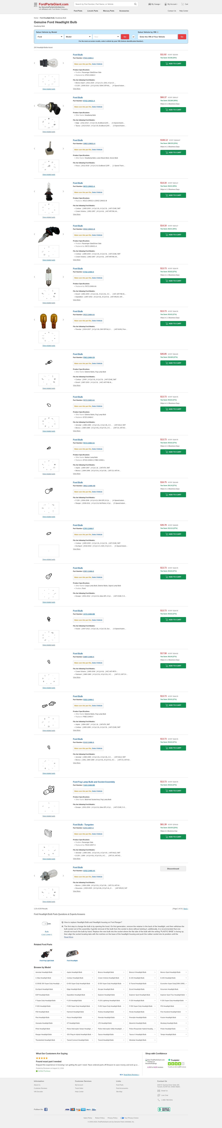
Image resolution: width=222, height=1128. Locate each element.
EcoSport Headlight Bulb (44, 989)
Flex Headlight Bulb (42, 1017)
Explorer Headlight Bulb (106, 995)
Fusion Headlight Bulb (168, 1017)
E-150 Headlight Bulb (136, 978)
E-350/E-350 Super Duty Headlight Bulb (49, 984)
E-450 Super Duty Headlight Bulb (78, 984)
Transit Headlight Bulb (106, 1040)
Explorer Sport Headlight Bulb (139, 995)
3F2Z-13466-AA (89, 315)
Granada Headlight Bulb (44, 1023)
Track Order (79, 1088)
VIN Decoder (38, 1092)
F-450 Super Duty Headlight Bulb (109, 1006)
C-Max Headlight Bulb (43, 978)
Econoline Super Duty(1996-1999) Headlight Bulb (174, 984)
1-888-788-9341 (167, 1100)
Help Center (183, 11)
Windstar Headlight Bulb (137, 1040)
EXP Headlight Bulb (42, 995)
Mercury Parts (108, 11)
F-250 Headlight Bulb (136, 1000)
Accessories (124, 11)
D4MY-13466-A (88, 657)
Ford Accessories (122, 1088)
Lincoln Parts (92, 11)
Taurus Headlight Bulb (106, 1034)
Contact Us (172, 11)
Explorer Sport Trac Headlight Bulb (172, 995)
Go (125, 37)
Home (36, 18)
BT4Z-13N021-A (89, 101)
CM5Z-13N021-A (89, 144)
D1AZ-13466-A (88, 742)
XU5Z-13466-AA (89, 871)
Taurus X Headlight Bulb (137, 1034)
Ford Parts (78, 11)
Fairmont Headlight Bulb (75, 1012)
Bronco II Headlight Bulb (137, 972)
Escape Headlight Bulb (106, 989)
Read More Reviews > (131, 1075)
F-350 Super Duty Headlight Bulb (78, 1006)
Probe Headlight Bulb (167, 1029)
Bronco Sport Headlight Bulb (170, 972)
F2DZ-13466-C (88, 700)
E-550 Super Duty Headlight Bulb (109, 984)
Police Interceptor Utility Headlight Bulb (111, 1029)
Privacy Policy (112, 1118)
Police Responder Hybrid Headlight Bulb (143, 1029)
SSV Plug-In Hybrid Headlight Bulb (79, 1034)
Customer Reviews (40, 1088)
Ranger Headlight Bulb (44, 1034)
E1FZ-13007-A (88, 828)
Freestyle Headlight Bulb (137, 1017)
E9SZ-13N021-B (89, 229)
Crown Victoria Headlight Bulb (108, 978)
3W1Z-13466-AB (89, 486)
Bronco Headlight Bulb (106, 972)
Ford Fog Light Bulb (47, 961)
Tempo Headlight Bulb (168, 1034)
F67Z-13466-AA (89, 443)
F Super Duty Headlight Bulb (45, 1000)
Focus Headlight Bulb (74, 1017)
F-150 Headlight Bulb (74, 1000)
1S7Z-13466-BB (89, 614)
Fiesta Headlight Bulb (136, 1012)
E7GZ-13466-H (88, 272)
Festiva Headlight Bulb (106, 1012)
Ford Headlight (72, 961)
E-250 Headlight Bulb (167, 978)
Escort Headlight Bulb (136, 989)
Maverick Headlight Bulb (137, 1023)
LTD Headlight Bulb (105, 1023)
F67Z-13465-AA (89, 400)
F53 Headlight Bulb (167, 1006)
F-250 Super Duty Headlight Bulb (172, 1000)
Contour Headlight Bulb (75, 978)
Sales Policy (88, 1118)
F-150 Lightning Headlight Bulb (109, 1000)
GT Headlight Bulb (73, 1023)
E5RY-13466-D (88, 571)
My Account (79, 1085)
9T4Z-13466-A (88, 58)
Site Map (119, 1092)
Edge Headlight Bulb (74, 989)
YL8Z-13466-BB (89, 785)
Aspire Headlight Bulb (74, 972)
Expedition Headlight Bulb (76, 995)
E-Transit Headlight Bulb (137, 984)
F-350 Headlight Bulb (43, 1006)
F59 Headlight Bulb (42, 1012)
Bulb (46, 933)
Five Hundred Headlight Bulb (170, 1012)
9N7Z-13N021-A (89, 186)
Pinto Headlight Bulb (43, 1029)
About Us (37, 1085)
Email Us (164, 1091)
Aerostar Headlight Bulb (44, 972)
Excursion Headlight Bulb (169, 989)
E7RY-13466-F (88, 528)
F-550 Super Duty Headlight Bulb (140, 1006)
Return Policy (100, 1118)
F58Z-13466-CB (89, 357)
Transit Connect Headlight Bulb (78, 1040)
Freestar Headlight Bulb (106, 1017)
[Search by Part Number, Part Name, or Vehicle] (135, 4)
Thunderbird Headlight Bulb (45, 1040)
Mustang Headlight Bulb (168, 1023)
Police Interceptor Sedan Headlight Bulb (80, 1029)
